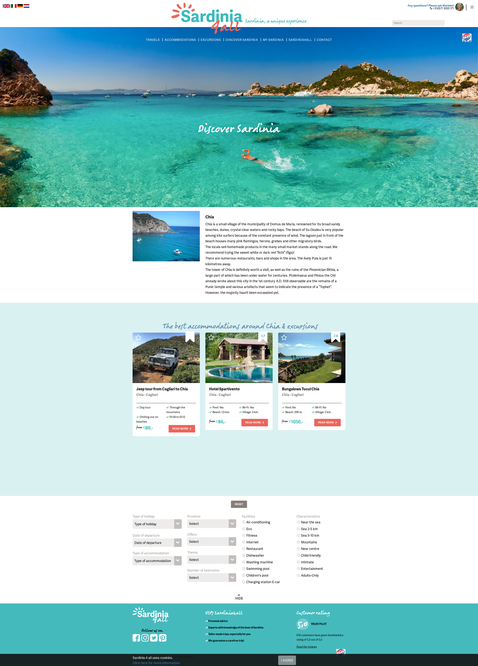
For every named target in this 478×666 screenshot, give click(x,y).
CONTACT (324, 40)
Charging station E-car (263, 581)
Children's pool (257, 575)
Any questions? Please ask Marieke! (431, 5)
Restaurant (254, 548)
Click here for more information (156, 662)
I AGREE (287, 660)
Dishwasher (255, 555)
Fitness (251, 535)
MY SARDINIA (273, 40)
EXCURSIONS (211, 40)
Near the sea (310, 522)
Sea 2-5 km (309, 528)
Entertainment (312, 568)
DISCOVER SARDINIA (242, 40)
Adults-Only (310, 575)
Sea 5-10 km (310, 535)
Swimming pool (257, 568)
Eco (249, 528)
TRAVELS (153, 40)
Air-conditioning (258, 522)
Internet (252, 542)
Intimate (307, 562)
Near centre (310, 548)
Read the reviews (307, 646)
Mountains (309, 542)
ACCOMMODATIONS (180, 40)
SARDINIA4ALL (300, 40)
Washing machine (259, 562)
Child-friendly (311, 555)
